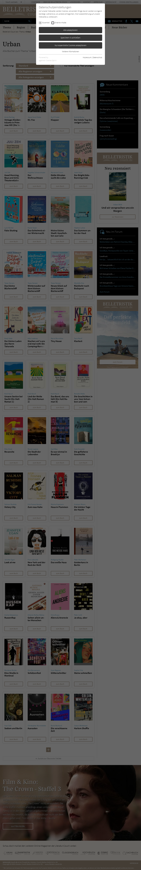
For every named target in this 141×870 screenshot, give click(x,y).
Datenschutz (97, 57)
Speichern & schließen (70, 37)
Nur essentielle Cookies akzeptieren (70, 45)
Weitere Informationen (70, 51)
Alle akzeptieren (70, 30)
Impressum (87, 57)
